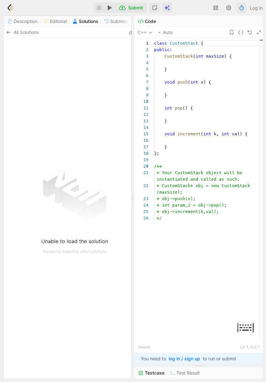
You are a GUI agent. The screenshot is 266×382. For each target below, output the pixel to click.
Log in (256, 8)
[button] (155, 8)
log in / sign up (184, 358)
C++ (142, 32)
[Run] (109, 8)
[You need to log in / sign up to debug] (99, 8)
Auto (168, 32)
